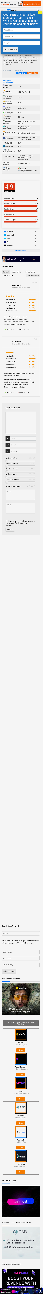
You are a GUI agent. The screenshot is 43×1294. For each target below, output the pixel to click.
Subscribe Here (11, 49)
